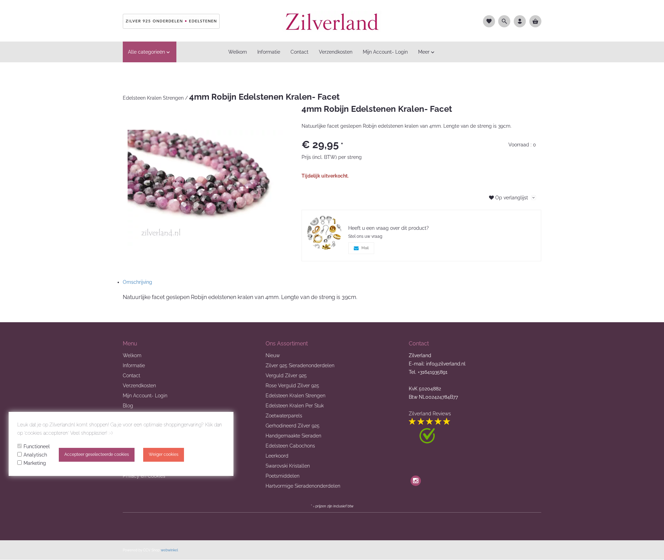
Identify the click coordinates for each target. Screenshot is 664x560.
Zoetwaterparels (284, 415)
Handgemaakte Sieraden (293, 436)
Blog (128, 405)
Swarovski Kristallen (288, 466)
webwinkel (169, 550)
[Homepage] (332, 21)
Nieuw (273, 355)
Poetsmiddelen (282, 476)
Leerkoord (277, 456)
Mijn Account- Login (145, 395)
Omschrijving (137, 282)
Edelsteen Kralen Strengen (153, 98)
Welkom (132, 355)
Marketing (35, 463)
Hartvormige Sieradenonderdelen (303, 486)
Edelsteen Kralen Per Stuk (295, 405)
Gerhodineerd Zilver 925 (293, 425)
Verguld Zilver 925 (286, 375)
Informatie (134, 365)
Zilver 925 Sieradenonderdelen (300, 365)
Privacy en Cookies (144, 476)
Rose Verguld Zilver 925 (292, 385)
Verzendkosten (139, 385)
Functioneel (37, 446)
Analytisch (35, 455)
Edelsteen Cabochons (290, 446)
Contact (131, 375)
